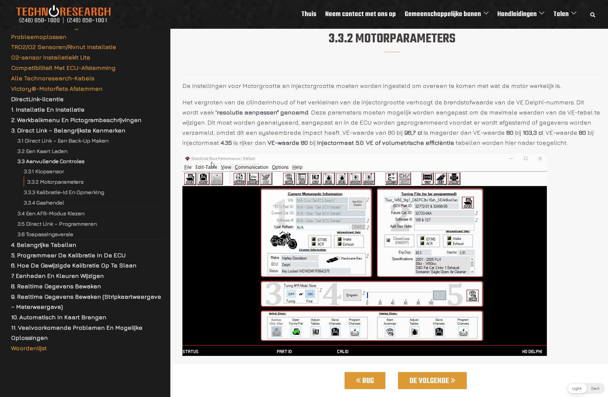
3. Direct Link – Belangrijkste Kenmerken (68, 130)
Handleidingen (517, 14)
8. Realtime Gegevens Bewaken (56, 286)
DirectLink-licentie (37, 98)
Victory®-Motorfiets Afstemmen (57, 88)
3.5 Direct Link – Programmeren (57, 223)
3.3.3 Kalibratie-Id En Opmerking (64, 192)
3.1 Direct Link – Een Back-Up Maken (63, 140)
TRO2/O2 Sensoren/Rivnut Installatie (63, 46)
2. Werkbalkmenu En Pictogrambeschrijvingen (76, 119)
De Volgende (430, 381)
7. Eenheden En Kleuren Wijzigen (57, 275)
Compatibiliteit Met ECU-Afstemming (63, 67)
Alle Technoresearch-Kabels (52, 78)
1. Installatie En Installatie (48, 109)
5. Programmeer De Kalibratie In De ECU (68, 255)
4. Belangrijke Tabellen (43, 244)
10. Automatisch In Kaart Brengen (58, 317)
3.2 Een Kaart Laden (42, 151)
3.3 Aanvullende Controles (51, 161)
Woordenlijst (29, 348)
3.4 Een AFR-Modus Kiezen (51, 213)
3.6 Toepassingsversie (45, 234)
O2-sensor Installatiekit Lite (50, 57)
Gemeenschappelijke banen (443, 14)
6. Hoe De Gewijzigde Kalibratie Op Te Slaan (73, 265)
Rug (367, 381)
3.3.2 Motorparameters (55, 181)
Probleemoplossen (38, 36)
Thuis (308, 14)
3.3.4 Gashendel (44, 202)
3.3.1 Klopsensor (44, 171)
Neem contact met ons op (360, 14)
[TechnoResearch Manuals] (64, 13)
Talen (561, 14)
